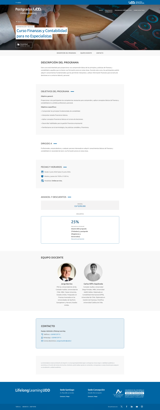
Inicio (101, 10)
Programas (108, 10)
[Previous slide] (4, 285)
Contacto (99, 53)
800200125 (25, 406)
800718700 (33, 406)
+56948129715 (55, 334)
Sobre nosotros (139, 10)
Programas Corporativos (123, 10)
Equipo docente (86, 53)
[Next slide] (156, 285)
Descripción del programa (66, 53)
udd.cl (19, 2)
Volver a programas (24, 22)
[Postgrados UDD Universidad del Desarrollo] (33, 11)
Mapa (67, 396)
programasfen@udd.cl (64, 341)
